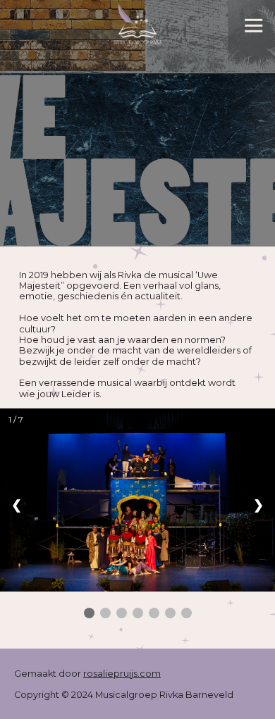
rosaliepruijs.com (122, 673)
